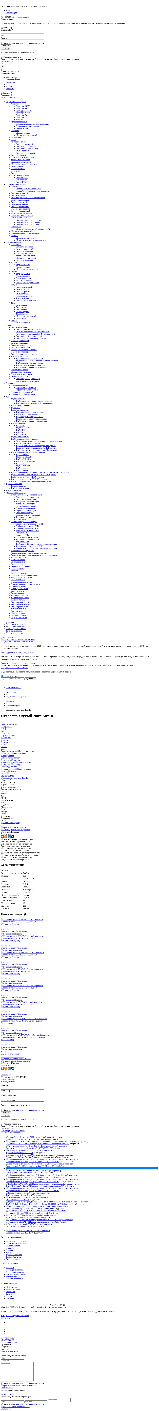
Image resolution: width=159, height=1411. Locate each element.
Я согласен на (24, 43)
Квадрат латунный (24, 287)
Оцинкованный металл (16, 1243)
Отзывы (4, 767)
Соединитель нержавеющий (28, 515)
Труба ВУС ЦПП (23, 428)
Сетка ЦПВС (21, 182)
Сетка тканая (21, 180)
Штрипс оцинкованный (26, 238)
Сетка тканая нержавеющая (27, 381)
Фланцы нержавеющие (25, 519)
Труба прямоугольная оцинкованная (31, 419)
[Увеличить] (14, 778)
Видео (3, 776)
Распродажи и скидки (15, 626)
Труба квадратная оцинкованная (29, 417)
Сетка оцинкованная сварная (28, 222)
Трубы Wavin (21, 463)
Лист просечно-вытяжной (27, 148)
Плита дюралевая (23, 278)
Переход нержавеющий (26, 510)
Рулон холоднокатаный (26, 157)
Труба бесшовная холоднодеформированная (34, 403)
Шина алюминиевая (24, 260)
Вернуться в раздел (9, 751)
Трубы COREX (22, 455)
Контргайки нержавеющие (27, 501)
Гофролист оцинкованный (27, 390)
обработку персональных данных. (30, 43)
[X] (12, 836)
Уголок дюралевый (24, 280)
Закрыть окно (7, 61)
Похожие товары (8, 769)
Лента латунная (22, 291)
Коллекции (10, 82)
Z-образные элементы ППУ (27, 526)
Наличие (4, 771)
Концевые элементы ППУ (27, 528)
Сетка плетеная (22, 175)
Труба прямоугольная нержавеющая (31, 365)
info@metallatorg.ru (63, 1307)
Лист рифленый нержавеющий (29, 336)
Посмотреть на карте (40, 1311)
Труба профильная (14, 1255)
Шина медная (21, 318)
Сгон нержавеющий (24, 513)
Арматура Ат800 (23, 115)
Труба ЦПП (21, 434)
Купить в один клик (29, 1385)
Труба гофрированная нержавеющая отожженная (37, 361)
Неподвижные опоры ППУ (27, 530)
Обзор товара (6, 753)
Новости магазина (11, 676)
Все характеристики (9, 787)
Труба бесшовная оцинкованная (29, 412)
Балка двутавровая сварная (27, 126)
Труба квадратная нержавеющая (29, 363)
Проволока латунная (24, 296)
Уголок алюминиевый (25, 256)
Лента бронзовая (23, 267)
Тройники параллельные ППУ (29, 539)
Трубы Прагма (22, 470)
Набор (3, 756)
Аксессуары (6, 764)
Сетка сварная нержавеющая (28, 379)
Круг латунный (22, 289)
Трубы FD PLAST (23, 457)
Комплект (5, 758)
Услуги (9, 84)
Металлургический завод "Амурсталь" (17, 652)
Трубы (8, 1252)
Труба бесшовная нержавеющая (29, 358)
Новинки (10, 622)
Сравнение (22, 931)
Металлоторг (11, 77)
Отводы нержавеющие (25, 508)
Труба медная (21, 314)
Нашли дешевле (23, 830)
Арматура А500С (23, 113)
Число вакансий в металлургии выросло (18, 663)
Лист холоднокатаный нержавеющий (32, 338)
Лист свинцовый (23, 323)
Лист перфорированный (26, 146)
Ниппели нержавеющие (26, 506)
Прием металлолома (14, 633)
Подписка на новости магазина (14, 668)
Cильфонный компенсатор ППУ (29, 524)
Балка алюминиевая (24, 247)
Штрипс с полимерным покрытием (31, 240)
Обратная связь (7, 1338)
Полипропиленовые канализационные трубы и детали (39, 441)
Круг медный (21, 305)
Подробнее (5, 929)
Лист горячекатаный (24, 144)
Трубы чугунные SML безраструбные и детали (36, 446)
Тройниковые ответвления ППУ (29, 546)
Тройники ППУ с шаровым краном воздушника (36, 544)
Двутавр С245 (22, 128)
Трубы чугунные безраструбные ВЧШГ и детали (36, 448)
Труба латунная (22, 298)
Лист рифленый (22, 151)
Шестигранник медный (26, 316)
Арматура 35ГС (22, 108)
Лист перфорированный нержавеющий (32, 332)
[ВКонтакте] (2, 836)
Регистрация (11, 13)
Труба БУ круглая (13, 1257)
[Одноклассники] (5, 836)
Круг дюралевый (23, 274)
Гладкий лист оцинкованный (28, 189)
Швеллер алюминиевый (26, 258)
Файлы (4, 773)
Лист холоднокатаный (25, 153)
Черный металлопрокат (16, 1241)
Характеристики (8, 762)
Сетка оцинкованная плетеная (28, 220)
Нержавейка (11, 1248)
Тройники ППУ (22, 542)
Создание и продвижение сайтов (15, 1316)
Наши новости (7, 637)
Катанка (19, 119)
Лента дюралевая (23, 276)
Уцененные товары (14, 631)
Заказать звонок (23, 17)
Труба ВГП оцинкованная (27, 414)
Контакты (10, 89)
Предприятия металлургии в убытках (17, 642)
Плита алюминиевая (24, 253)
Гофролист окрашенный (26, 388)
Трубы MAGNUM (23, 459)
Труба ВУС (20, 425)
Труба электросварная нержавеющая (31, 367)
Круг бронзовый (23, 265)
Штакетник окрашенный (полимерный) (33, 229)
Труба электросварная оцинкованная (31, 421)
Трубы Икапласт (23, 466)
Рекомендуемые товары (16, 629)
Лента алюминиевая (24, 251)
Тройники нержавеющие (26, 517)
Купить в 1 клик (24, 827)
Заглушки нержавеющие (26, 499)
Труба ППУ (21, 432)
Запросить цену (23, 1407)
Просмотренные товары (11, 1133)
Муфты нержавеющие (25, 504)
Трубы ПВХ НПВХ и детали (28, 443)
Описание (5, 760)
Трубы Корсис (22, 468)
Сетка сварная (22, 177)
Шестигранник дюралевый (27, 283)
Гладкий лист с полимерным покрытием (33, 191)
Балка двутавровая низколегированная (32, 124)
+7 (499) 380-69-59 (9, 1340)
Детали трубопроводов (15, 1259)
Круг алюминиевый (24, 249)
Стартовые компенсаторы (27, 537)
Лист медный (21, 309)
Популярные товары (14, 624)
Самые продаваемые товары (13, 1130)
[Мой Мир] (9, 836)
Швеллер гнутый (23, 133)
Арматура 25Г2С (23, 106)
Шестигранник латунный (27, 300)
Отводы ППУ (21, 533)
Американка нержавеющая (27, 497)
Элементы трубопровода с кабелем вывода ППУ (36, 548)
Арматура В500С (23, 117)
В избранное (8, 934)
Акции (9, 86)
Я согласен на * (24, 1383)
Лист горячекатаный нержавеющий (31, 329)
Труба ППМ (21, 430)
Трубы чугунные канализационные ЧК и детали (36, 450)
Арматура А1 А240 (24, 110)
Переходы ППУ (22, 535)
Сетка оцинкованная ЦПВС (28, 224)
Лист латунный (22, 294)
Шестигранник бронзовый (27, 269)
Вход (8, 10)
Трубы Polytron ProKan (25, 461)
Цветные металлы (13, 1246)
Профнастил (11, 1250)
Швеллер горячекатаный (26, 135)
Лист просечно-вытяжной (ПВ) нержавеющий (35, 334)
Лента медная (21, 307)
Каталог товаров (8, 97)
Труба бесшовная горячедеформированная (34, 401)
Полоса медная (22, 312)
